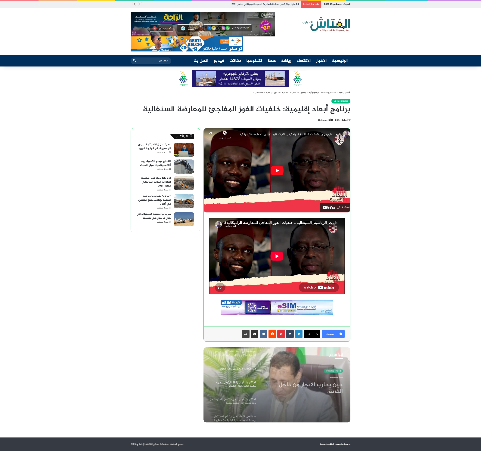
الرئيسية (340, 60)
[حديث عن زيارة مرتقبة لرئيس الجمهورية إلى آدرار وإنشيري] (184, 150)
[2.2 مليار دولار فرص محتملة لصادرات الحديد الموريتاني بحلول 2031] (184, 183)
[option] (276, 384)
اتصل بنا (201, 60)
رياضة (286, 60)
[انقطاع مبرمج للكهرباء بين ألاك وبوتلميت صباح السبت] (184, 166)
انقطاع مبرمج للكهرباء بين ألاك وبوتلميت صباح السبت (155, 163)
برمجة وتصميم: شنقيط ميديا (335, 444)
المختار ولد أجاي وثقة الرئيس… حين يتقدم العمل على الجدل (306, 386)
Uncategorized (328, 93)
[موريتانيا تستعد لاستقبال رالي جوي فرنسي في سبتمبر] (184, 219)
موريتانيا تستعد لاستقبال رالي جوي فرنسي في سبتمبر (154, 216)
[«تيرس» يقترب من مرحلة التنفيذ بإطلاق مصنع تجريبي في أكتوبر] (184, 201)
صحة (271, 60)
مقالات (235, 60)
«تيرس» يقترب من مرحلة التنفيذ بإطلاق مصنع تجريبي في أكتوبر (154, 200)
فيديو (219, 60)
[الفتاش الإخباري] (326, 24)
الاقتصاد (303, 60)
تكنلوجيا (254, 60)
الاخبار (321, 60)
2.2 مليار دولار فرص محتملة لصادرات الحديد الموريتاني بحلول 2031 (265, 4)
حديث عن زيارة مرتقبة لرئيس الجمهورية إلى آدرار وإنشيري (154, 146)
